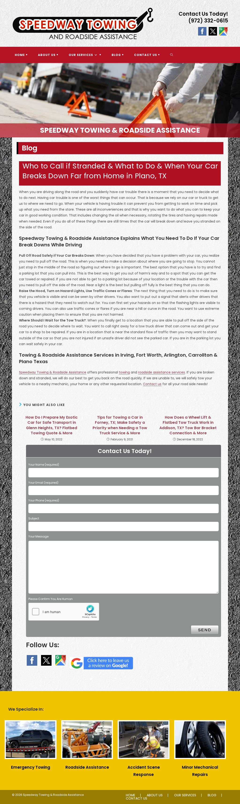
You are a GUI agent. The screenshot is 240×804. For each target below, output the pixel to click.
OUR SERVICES (185, 795)
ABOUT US (155, 795)
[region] (120, 100)
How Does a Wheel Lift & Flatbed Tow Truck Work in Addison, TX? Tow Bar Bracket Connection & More (188, 425)
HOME (130, 795)
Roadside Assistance (87, 767)
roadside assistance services (161, 372)
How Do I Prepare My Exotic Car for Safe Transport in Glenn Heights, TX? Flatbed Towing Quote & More (52, 425)
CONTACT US (136, 798)
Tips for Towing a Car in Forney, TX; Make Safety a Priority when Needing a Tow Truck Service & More (120, 425)
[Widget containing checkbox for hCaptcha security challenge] (63, 612)
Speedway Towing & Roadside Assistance (52, 372)
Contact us (152, 384)
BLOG (212, 795)
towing (124, 372)
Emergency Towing (30, 767)
